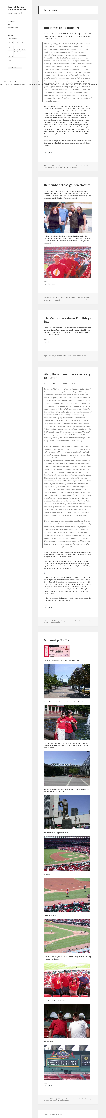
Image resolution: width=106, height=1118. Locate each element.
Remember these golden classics (67, 185)
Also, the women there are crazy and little (67, 376)
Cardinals (87, 1099)
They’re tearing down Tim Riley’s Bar (67, 319)
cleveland (80, 297)
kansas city (87, 621)
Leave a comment (72, 167)
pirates (50, 1100)
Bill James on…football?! (61, 28)
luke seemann (55, 299)
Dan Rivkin (86, 297)
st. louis (63, 167)
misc (69, 355)
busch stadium (52, 167)
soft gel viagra (75, 84)
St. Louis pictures (56, 640)
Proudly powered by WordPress (53, 1114)
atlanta (76, 621)
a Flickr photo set (54, 328)
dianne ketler (47, 299)
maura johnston (64, 299)
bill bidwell (84, 166)
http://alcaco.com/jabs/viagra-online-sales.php (36, 84)
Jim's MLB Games (13, 27)
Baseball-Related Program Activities (17, 8)
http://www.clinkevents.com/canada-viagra (21, 82)
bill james (81, 621)
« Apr (9, 60)
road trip (73, 297)
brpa (68, 297)
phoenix (58, 167)
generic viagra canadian (57, 82)
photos (71, 299)
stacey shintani (82, 299)
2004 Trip (11, 25)
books (68, 166)
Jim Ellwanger (60, 166)
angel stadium (76, 166)
